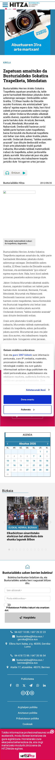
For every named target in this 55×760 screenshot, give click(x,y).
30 (29, 452)
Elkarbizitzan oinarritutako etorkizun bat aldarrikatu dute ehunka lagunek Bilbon (25, 536)
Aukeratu (26, 409)
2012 (42, 183)
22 (40, 465)
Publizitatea (27, 679)
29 (23, 452)
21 (34, 465)
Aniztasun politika (27, 712)
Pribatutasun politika (27, 718)
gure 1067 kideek (22, 354)
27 (10, 452)
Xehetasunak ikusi (36, 389)
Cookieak (28, 724)
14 (34, 461)
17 (8, 465)
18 (14, 465)
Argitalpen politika (27, 707)
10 (8, 461)
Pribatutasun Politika (17, 607)
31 (36, 452)
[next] (48, 444)
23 (47, 465)
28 (16, 452)
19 (21, 465)
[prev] (7, 444)
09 (47, 183)
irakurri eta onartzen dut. (27, 609)
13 (27, 461)
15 (40, 461)
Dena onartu (27, 399)
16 (47, 461)
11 (14, 461)
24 (8, 470)
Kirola (7, 62)
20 (50, 183)
